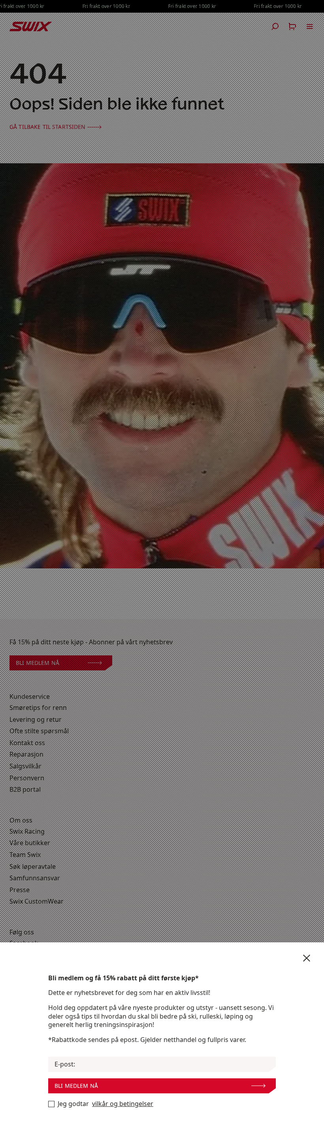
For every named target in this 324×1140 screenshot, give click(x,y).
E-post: (65, 1064)
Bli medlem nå (76, 1085)
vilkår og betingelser (122, 1104)
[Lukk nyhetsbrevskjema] (307, 958)
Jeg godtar (105, 1104)
